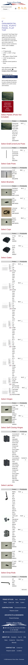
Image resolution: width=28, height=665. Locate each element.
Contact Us (12, 640)
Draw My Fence (10, 76)
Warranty (14, 642)
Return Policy (20, 640)
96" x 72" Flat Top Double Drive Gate (15, 389)
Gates (17, 602)
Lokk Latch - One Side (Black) (14, 533)
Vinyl (16, 599)
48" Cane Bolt (13, 581)
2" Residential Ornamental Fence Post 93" (15, 154)
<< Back (3, 18)
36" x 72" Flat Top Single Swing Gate (14, 363)
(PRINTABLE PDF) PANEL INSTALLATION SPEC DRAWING (8, 107)
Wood (5, 602)
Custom (22, 602)
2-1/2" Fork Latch (13, 553)
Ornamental (22, 599)
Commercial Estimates (20, 607)
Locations (19, 650)
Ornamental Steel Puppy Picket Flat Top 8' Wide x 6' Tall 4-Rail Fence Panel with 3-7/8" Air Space (15, 130)
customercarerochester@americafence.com (14, 632)
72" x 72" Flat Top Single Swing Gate (14, 326)
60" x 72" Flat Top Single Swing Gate (14, 344)
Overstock (13, 637)
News (6, 640)
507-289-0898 (15, 630)
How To (20, 637)
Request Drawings (14, 618)
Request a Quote (14, 610)
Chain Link (11, 602)
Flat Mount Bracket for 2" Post (15, 190)
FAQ (25, 637)
